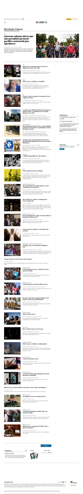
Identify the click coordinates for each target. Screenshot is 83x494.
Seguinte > (46, 445)
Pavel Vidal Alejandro (27, 302)
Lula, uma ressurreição (67, 121)
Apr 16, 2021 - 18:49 (36, 70)
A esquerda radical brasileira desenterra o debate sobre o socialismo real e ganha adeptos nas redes (37, 111)
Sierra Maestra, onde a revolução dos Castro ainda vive (35, 200)
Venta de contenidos (11, 491)
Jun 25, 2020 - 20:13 (41, 131)
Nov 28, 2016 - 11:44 (33, 346)
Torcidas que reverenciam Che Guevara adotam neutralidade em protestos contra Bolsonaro (37, 141)
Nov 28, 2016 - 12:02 (35, 331)
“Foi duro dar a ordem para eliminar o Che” (35, 246)
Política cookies (21, 491)
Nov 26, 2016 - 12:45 (29, 399)
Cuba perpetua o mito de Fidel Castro (35, 284)
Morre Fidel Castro (26, 312)
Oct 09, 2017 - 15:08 (37, 249)
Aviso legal (16, 491)
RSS (51, 491)
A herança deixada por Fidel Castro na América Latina (35, 412)
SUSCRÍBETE (69, 19)
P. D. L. (24, 273)
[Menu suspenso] (5, 22)
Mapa (33, 491)
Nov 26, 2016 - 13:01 (9, 389)
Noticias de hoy (57, 491)
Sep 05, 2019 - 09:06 (36, 158)
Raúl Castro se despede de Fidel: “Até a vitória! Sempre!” (35, 427)
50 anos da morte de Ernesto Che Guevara (18, 259)
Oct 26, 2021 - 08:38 (17, 47)
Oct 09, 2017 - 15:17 (35, 233)
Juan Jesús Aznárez (26, 377)
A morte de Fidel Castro (31, 359)
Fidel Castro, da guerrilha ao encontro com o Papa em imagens (25, 387)
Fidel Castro (25, 327)
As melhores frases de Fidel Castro (34, 396)
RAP (23, 94)
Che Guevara (25, 154)
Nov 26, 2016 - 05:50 (32, 430)
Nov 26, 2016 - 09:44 (32, 415)
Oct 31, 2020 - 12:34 (42, 115)
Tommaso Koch (25, 233)
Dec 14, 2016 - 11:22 (32, 273)
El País (24, 361)
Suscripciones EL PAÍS (38, 491)
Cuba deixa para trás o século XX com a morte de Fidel (36, 270)
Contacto (5, 491)
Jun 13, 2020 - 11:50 (36, 145)
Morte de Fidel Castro (27, 282)
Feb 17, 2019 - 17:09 (34, 173)
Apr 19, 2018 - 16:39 (27, 203)
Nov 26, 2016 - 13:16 (34, 377)
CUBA (5, 34)
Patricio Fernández (26, 173)
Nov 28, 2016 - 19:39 (38, 316)
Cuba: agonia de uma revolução (33, 171)
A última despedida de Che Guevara (34, 156)
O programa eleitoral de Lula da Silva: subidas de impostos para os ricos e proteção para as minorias (69, 125)
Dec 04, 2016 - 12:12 (41, 286)
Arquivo (32, 450)
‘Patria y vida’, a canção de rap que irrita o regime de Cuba (36, 97)
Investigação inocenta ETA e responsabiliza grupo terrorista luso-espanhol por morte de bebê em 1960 (37, 128)
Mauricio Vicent (7, 47)
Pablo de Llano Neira (26, 189)
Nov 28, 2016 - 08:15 (33, 361)
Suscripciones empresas (46, 491)
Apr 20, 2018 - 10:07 (38, 189)
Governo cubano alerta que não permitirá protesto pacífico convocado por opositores (18, 40)
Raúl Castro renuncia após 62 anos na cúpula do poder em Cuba (35, 67)
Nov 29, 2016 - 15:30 (35, 302)
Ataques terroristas (26, 124)
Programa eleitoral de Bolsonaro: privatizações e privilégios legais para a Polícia (68, 130)
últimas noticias (63, 115)
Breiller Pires (25, 145)
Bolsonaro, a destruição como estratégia (67, 118)
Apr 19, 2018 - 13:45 (38, 219)
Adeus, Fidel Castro (29, 314)
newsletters (63, 144)
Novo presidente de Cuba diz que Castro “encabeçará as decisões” (36, 186)
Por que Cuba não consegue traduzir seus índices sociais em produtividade (36, 298)
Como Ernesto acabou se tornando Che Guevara (36, 230)
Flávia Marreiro (31, 115)
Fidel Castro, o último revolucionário (35, 344)
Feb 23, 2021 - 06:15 (38, 100)
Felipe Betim (25, 115)
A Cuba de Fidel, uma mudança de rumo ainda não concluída (36, 374)
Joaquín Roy (25, 415)
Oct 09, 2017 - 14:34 (9, 261)
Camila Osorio (25, 100)
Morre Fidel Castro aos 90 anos (33, 329)
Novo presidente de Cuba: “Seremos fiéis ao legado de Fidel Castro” (37, 216)
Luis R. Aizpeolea (26, 131)
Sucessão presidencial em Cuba (28, 184)
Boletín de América (9, 453)
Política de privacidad (28, 491)
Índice (53, 491)
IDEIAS (24, 169)
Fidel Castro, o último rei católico (34, 81)
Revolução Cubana (13, 29)
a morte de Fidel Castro (27, 342)
